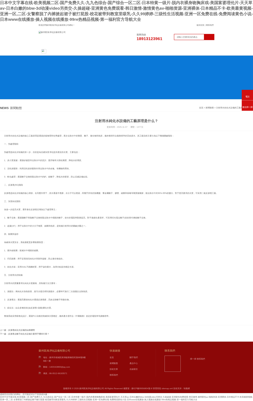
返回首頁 (200, 25)
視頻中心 (159, 51)
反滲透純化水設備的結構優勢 (21, 330)
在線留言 (181, 51)
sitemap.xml (167, 388)
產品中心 (115, 51)
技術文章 (137, 51)
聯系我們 (210, 25)
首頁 (201, 108)
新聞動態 (93, 51)
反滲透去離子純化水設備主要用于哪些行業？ (28, 334)
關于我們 (71, 51)
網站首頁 (52, 51)
